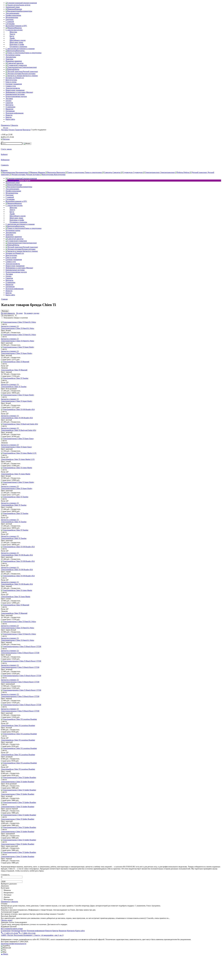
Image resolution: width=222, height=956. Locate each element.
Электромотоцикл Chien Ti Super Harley (16, 353)
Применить (5, 125)
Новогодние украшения (15, 90)
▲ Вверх (4, 954)
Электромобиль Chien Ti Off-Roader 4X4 (17, 418)
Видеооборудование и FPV (16, 26)
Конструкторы (11, 80)
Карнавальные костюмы (15, 94)
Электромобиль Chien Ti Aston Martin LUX (18, 459)
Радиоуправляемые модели (16, 96)
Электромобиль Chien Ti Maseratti (14, 370)
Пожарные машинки (14, 61)
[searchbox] (11, 143)
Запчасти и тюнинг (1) (10, 326)
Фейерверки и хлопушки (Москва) (19, 92)
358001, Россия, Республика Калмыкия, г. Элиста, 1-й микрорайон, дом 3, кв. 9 (32, 935)
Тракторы (9, 59)
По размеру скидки (31, 313)
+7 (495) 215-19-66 (10, 933)
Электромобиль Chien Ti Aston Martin (15, 474)
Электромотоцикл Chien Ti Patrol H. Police (17, 328)
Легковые (7, 895)
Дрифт (12, 38)
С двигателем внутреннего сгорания (20, 49)
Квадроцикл (8, 893)
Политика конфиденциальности (13, 944)
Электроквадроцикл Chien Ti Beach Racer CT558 (20, 653)
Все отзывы (5, 929)
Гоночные (9, 19)
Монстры (13, 32)
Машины (7, 890)
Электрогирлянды (13, 88)
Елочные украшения (14, 84)
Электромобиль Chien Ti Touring (13, 387)
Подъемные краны (13, 55)
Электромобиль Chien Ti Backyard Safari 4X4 (18, 430)
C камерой (10, 22)
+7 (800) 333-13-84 (27, 933)
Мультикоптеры (12, 17)
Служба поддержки (38, 130)
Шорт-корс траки (16, 42)
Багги (12, 36)
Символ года (11, 86)
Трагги (12, 34)
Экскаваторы (11, 57)
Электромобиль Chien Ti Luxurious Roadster (18, 725)
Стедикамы (10, 24)
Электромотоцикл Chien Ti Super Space (16, 447)
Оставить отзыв (16, 929)
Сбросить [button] (14, 125)
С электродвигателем (14, 30)
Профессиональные (13, 15)
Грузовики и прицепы (18, 46)
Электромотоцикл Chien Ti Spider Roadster (17, 782)
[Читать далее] (6, 920)
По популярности (8, 313)
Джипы (6, 897)
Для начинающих (12, 13)
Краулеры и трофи (17, 44)
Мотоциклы (8, 899)
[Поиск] (27, 143)
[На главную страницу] (8, 132)
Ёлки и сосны (11, 82)
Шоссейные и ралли (18, 40)
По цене (19, 313)
